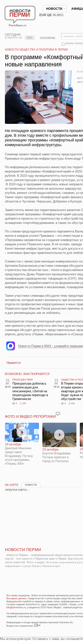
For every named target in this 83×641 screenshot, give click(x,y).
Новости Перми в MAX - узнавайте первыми (50, 346)
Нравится (14, 362)
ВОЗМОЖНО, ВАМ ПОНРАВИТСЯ (27, 374)
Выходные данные (16, 598)
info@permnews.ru (16, 607)
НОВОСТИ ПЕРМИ (23, 549)
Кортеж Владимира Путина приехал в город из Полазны (56, 455)
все (29, 37)
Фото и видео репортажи (30, 417)
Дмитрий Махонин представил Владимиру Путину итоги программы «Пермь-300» (19, 453)
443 (73, 403)
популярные (47, 37)
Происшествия (22, 379)
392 (24, 403)
